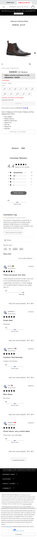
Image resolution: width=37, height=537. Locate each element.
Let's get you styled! (26, 504)
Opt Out (8, 526)
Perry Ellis (10, 2)
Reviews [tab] (15, 148)
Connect (8, 488)
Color (7, 83)
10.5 (5, 94)
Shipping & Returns (18, 132)
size (5, 249)
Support (8, 479)
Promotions (10, 474)
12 (23, 94)
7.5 (4, 89)
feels (21, 249)
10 (32, 89)
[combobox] (26, 258)
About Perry (10, 484)
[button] (4, 7)
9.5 (26, 89)
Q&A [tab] (23, 148)
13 (29, 94)
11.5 (17, 94)
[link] (33, 7)
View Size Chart (6, 100)
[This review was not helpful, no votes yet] (31, 303)
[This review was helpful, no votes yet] (28, 303)
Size (3, 85)
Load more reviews (18, 460)
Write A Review (18, 193)
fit (9, 249)
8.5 (15, 89)
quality (15, 249)
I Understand (18, 534)
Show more (7, 254)
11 (11, 94)
